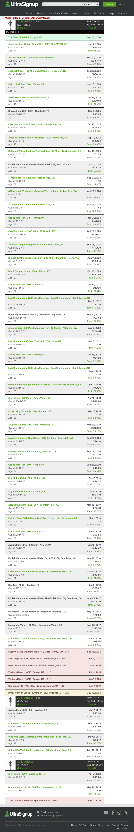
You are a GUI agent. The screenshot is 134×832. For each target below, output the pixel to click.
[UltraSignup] (21, 4)
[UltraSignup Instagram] (119, 812)
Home (29, 13)
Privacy (125, 828)
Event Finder (58, 13)
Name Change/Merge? (37, 17)
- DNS (38, 692)
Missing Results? (14, 17)
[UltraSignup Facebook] (113, 812)
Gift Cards (98, 13)
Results (40, 13)
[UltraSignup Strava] (126, 812)
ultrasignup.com (54, 815)
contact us (52, 812)
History (90, 28)
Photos (23, 28)
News (76, 13)
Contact (122, 13)
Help (111, 13)
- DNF (38, 651)
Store (86, 13)
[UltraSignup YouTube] (106, 812)
